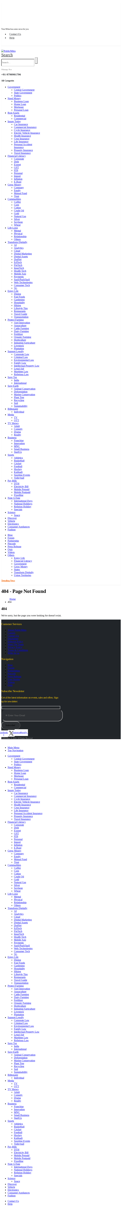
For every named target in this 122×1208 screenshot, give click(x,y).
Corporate (19, 158)
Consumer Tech (22, 285)
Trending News (7, 16)
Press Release (14, 546)
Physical (18, 233)
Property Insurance (23, 150)
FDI (16, 170)
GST (16, 167)
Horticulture (20, 340)
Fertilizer (18, 334)
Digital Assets (21, 256)
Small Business (21, 449)
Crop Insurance (21, 138)
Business (12, 437)
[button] (7, 55)
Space (17, 515)
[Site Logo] (8, 51)
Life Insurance (21, 141)
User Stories (14, 679)
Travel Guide (20, 314)
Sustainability (20, 406)
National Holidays (23, 503)
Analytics (19, 248)
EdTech (18, 262)
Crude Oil (19, 210)
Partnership (13, 540)
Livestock (19, 345)
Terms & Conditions (18, 650)
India (16, 380)
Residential (19, 115)
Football (18, 466)
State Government (23, 92)
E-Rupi (17, 181)
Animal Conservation (24, 388)
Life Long (13, 227)
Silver (17, 219)
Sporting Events (22, 475)
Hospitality (19, 302)
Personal (18, 173)
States (17, 569)
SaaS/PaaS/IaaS (22, 279)
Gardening (19, 299)
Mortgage (19, 107)
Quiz (10, 549)
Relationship (20, 236)
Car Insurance (21, 124)
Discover (12, 518)
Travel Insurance (22, 153)
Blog (10, 535)
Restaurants (20, 311)
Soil (16, 403)
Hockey (18, 469)
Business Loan (21, 101)
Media (11, 414)
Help (11, 37)
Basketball (19, 460)
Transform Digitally (17, 242)
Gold (16, 213)
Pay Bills (12, 480)
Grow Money (14, 184)
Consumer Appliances (19, 526)
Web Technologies (23, 282)
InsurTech (19, 268)
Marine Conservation (24, 394)
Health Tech (20, 271)
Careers (11, 633)
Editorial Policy (15, 641)
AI (15, 245)
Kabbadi (18, 472)
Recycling (19, 400)
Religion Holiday (22, 506)
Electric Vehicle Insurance (27, 133)
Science (11, 512)
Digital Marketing (23, 253)
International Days (23, 500)
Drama (17, 432)
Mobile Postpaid (22, 492)
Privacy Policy (15, 647)
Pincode (12, 543)
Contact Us (15, 34)
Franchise (19, 440)
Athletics (18, 457)
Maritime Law (21, 371)
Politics (17, 95)
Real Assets (13, 112)
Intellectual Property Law (26, 365)
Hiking (17, 305)
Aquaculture (20, 325)
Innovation (19, 443)
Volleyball (19, 477)
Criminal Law (21, 357)
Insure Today (14, 121)
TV (15, 417)
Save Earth (13, 386)
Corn (16, 204)
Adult (17, 426)
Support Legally (16, 351)
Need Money (14, 98)
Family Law (20, 363)
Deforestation (20, 391)
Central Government (24, 89)
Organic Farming (22, 337)
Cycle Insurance (22, 130)
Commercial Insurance (25, 127)
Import (17, 176)
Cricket (17, 463)
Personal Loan (21, 110)
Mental (17, 230)
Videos (11, 552)
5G (15, 288)
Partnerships (14, 670)
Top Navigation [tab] (15, 750)
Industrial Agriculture (24, 342)
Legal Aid (19, 368)
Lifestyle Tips (21, 308)
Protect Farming (16, 319)
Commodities (14, 199)
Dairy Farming (21, 331)
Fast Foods (19, 296)
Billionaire (13, 409)
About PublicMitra (17, 630)
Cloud (17, 250)
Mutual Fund (20, 193)
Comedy (18, 429)
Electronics (13, 523)
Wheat (17, 225)
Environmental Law (24, 360)
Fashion (12, 529)
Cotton (17, 207)
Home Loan (20, 104)
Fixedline (18, 495)
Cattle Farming (21, 328)
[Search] (36, 60)
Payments (19, 276)
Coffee (17, 202)
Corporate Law (21, 354)
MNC (17, 446)
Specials (18, 509)
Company (19, 187)
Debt (16, 161)
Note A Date (14, 498)
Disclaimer (13, 638)
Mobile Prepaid (21, 489)
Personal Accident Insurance (23, 146)
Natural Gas (20, 216)
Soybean (18, 222)
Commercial (20, 118)
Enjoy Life (13, 291)
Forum (11, 538)
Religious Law (21, 374)
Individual (19, 411)
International (20, 383)
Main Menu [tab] (13, 747)
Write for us (13, 653)
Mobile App (20, 273)
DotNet (17, 259)
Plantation (19, 348)
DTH (16, 483)
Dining (17, 294)
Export (17, 164)
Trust (16, 196)
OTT (16, 420)
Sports (11, 454)
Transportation (21, 317)
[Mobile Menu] (4, 48)
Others (17, 239)
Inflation (18, 179)
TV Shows (13, 423)
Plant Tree (19, 397)
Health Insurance (22, 135)
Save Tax (12, 377)
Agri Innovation (22, 322)
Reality (17, 434)
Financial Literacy (17, 156)
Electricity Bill (21, 486)
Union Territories (22, 575)
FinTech (18, 265)
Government (14, 87)
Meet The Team (16, 644)
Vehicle (11, 521)
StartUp (18, 452)
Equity (17, 190)
